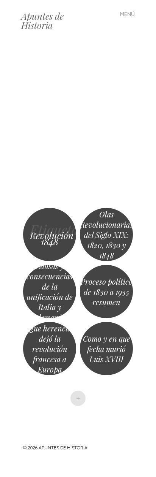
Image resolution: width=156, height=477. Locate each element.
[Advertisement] (78, 124)
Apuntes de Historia (42, 20)
